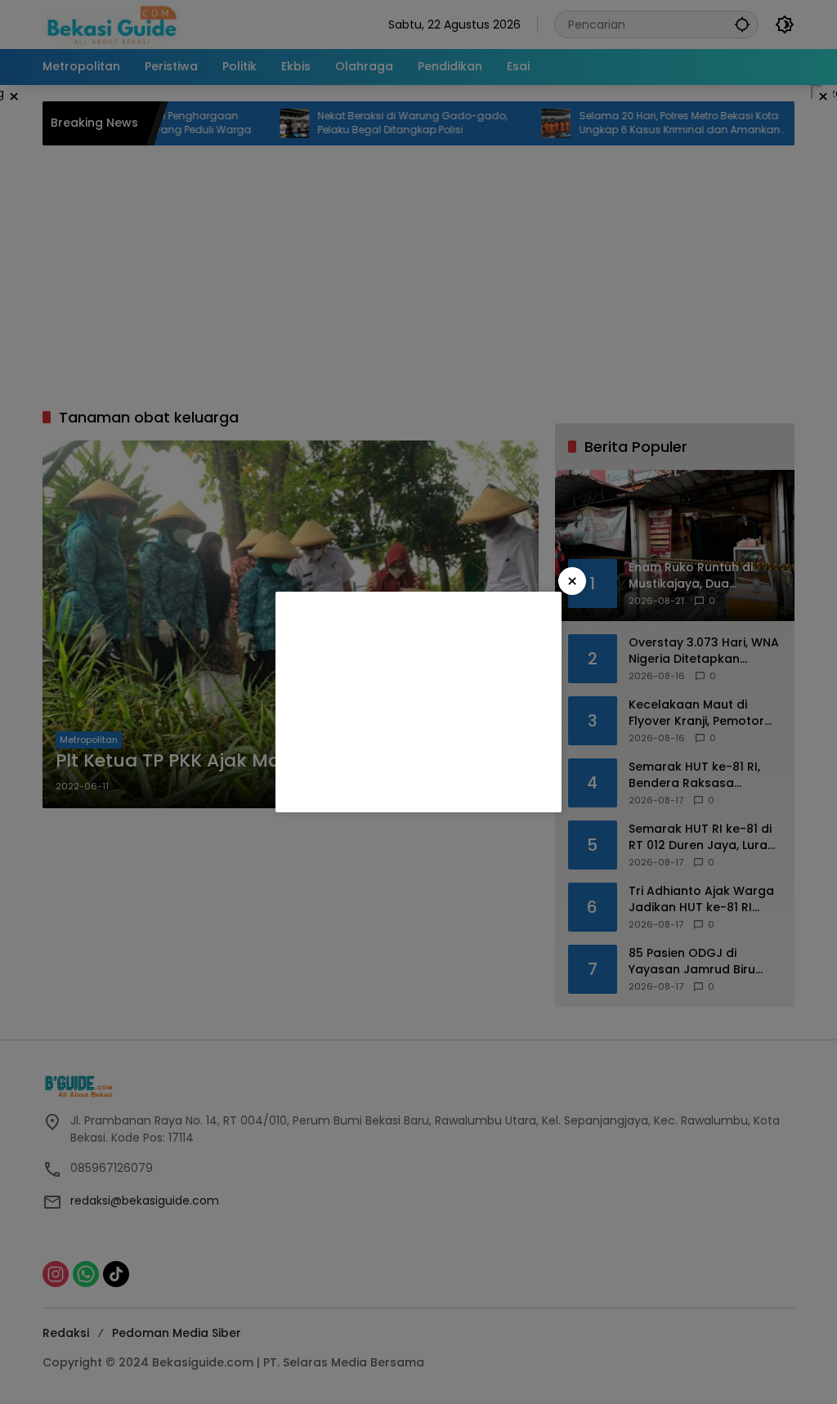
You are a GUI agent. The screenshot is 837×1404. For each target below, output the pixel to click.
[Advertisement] (418, 702)
